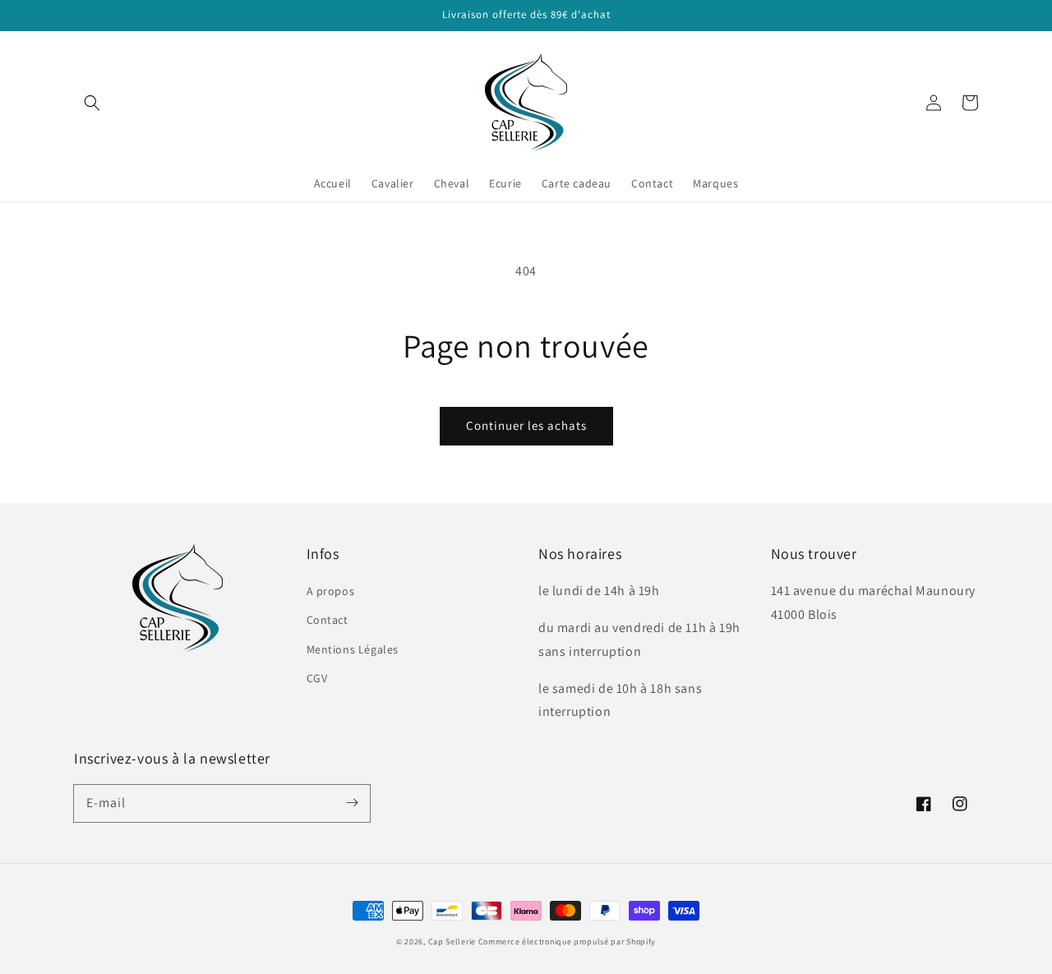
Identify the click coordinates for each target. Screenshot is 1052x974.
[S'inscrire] (352, 803)
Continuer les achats (526, 425)
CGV (317, 678)
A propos (331, 591)
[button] (92, 103)
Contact (327, 619)
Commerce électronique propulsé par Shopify (567, 941)
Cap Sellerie (452, 941)
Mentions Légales (353, 649)
